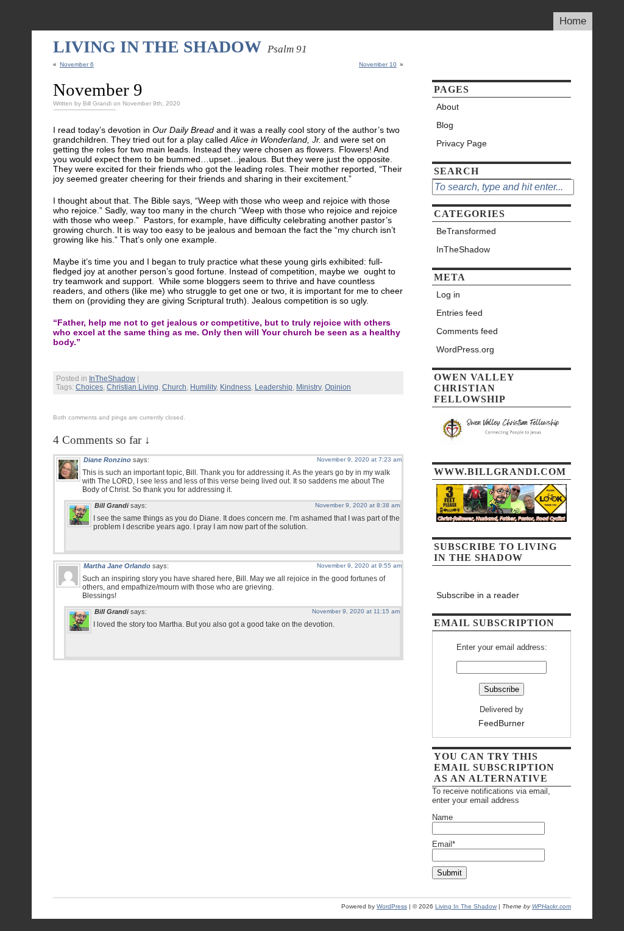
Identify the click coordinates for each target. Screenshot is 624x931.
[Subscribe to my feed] (501, 577)
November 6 (77, 64)
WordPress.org (465, 349)
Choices (89, 387)
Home (572, 21)
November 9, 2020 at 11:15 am (356, 611)
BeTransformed (466, 231)
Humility (203, 387)
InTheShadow (112, 378)
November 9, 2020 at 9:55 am (359, 565)
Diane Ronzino (107, 459)
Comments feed (467, 331)
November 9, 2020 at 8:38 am (357, 505)
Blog (444, 125)
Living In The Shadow (157, 46)
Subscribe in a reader (477, 595)
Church (174, 387)
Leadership (273, 387)
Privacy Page (461, 143)
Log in (448, 294)
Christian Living (132, 387)
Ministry (308, 387)
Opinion (338, 387)
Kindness (235, 387)
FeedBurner (501, 723)
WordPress (392, 906)
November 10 (378, 64)
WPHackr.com (551, 906)
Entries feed (459, 313)
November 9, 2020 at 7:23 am (359, 459)
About (447, 107)
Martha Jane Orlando (117, 565)
